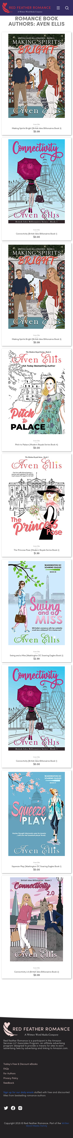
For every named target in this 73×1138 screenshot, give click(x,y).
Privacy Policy (10, 1078)
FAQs (6, 1069)
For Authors (9, 1073)
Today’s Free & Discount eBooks (20, 1064)
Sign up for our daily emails (18, 1092)
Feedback (8, 1083)
